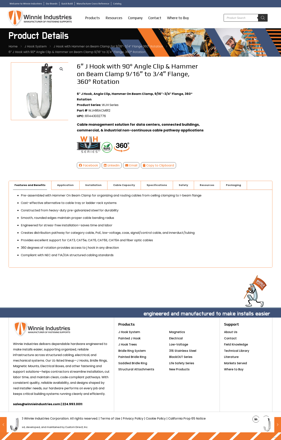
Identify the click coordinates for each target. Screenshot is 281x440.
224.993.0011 (72, 404)
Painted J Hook (129, 338)
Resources (207, 185)
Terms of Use (110, 418)
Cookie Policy (156, 418)
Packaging (233, 185)
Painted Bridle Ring (132, 357)
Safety (183, 185)
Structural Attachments (136, 369)
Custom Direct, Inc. (76, 427)
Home (13, 46)
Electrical (176, 338)
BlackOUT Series (180, 357)
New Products (179, 369)
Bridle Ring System (132, 351)
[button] (61, 69)
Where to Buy (234, 369)
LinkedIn (113, 165)
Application (65, 185)
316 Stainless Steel (182, 351)
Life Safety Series (181, 363)
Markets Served (235, 363)
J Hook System (35, 46)
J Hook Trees (127, 344)
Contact (230, 338)
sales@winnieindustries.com (36, 404)
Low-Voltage (178, 344)
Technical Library (236, 351)
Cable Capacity (124, 185)
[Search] (263, 18)
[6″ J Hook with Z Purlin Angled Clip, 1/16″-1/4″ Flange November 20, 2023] (270, 424)
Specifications (157, 185)
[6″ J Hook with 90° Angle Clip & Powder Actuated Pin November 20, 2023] (11, 424)
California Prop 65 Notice (187, 418)
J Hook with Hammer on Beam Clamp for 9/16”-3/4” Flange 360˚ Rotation (108, 46)
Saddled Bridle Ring (132, 363)
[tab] (30, 185)
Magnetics (177, 332)
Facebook (90, 165)
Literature (231, 357)
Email (133, 165)
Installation (93, 185)
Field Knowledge (236, 344)
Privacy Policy (133, 418)
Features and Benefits (30, 185)
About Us (230, 332)
